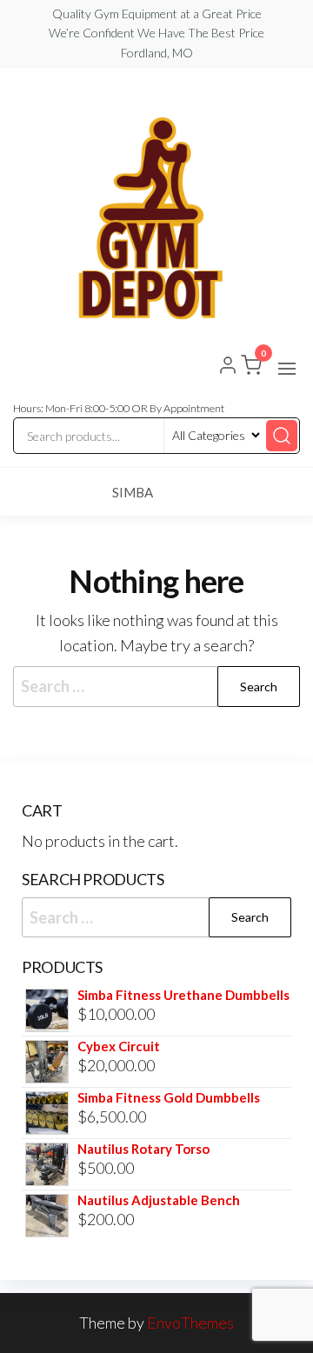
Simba (132, 492)
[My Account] (227, 367)
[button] (287, 368)
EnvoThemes (190, 1322)
